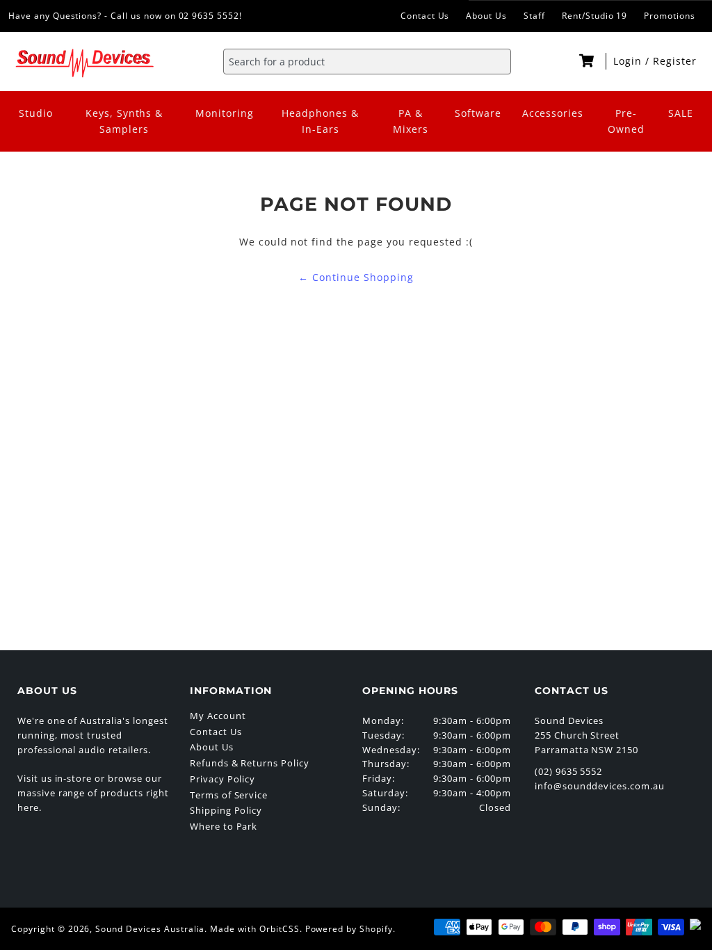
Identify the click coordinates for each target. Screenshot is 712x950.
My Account (218, 715)
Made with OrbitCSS (254, 929)
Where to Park (223, 826)
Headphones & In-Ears (320, 121)
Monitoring (224, 113)
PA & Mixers (410, 121)
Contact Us (425, 16)
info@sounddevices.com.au (600, 786)
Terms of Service (229, 795)
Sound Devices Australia (149, 929)
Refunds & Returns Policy (249, 763)
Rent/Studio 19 (594, 16)
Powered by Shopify (349, 929)
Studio (36, 113)
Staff (534, 16)
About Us (486, 16)
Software (478, 113)
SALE (680, 113)
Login (629, 60)
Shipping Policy (226, 810)
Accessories (553, 113)
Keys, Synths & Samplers (124, 121)
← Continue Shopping (355, 277)
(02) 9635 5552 (568, 771)
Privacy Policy (222, 779)
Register (675, 60)
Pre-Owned (626, 121)
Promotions (669, 16)
